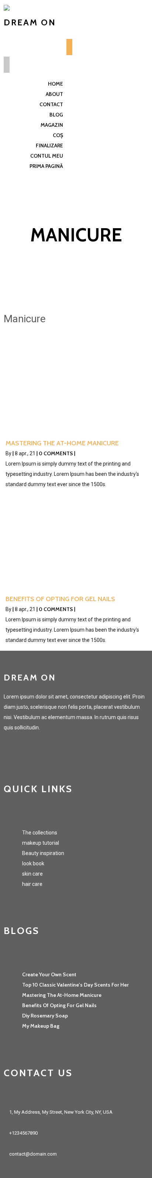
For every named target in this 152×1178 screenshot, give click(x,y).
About (54, 94)
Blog (56, 114)
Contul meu (46, 155)
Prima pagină (46, 166)
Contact (51, 104)
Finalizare (49, 145)
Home (55, 83)
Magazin (52, 125)
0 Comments (56, 453)
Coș (58, 135)
